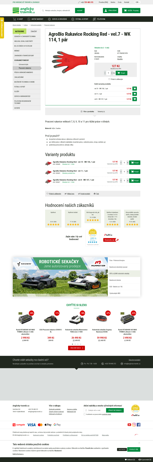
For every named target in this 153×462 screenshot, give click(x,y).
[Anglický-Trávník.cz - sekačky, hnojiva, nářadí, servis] (24, 13)
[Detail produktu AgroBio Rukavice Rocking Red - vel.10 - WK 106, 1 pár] (48, 163)
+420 (87, 2)
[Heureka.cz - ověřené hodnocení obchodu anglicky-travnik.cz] (92, 238)
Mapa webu (105, 435)
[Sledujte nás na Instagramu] (134, 426)
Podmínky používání (53, 435)
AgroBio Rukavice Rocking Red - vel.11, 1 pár (70, 171)
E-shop (20, 19)
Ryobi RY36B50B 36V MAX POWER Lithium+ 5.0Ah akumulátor (25, 332)
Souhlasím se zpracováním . (98, 414)
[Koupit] (134, 89)
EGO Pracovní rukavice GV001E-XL (51, 331)
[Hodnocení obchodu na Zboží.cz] (111, 240)
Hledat (79, 11)
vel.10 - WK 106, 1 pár (101, 89)
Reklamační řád (71, 411)
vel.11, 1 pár (98, 94)
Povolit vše (133, 449)
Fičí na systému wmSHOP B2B (89, 435)
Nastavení (122, 449)
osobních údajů (106, 414)
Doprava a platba (72, 409)
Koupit (123, 73)
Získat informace (115, 410)
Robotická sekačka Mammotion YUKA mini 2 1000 (76, 331)
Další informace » (18, 454)
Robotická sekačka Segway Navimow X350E (102, 331)
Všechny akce (75, 348)
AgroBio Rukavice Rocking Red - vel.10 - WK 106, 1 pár (74, 162)
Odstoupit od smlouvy (55, 414)
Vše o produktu (88, 112)
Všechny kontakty (134, 360)
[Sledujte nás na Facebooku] (138, 426)
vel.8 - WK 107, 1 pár (100, 99)
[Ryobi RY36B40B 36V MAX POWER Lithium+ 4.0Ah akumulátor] (127, 319)
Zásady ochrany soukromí (56, 411)
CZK (137, 2)
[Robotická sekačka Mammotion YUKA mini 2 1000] (76, 319)
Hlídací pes (70, 194)
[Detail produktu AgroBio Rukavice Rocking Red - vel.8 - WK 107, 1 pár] (48, 181)
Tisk (97, 194)
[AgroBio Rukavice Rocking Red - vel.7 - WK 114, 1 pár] (70, 62)
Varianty (101, 112)
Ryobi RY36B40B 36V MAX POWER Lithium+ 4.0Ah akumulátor (127, 332)
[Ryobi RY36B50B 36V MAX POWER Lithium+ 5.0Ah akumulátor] (25, 319)
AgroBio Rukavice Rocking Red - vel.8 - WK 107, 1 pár (73, 180)
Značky (34, 31)
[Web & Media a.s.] (136, 435)
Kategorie (19, 31)
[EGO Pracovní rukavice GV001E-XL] (51, 319)
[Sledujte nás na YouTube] (129, 426)
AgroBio (120, 59)
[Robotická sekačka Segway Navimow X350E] (102, 319)
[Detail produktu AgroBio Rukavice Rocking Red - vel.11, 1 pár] (48, 172)
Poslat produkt (85, 194)
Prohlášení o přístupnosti (70, 435)
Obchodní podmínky (54, 409)
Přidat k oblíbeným (117, 79)
